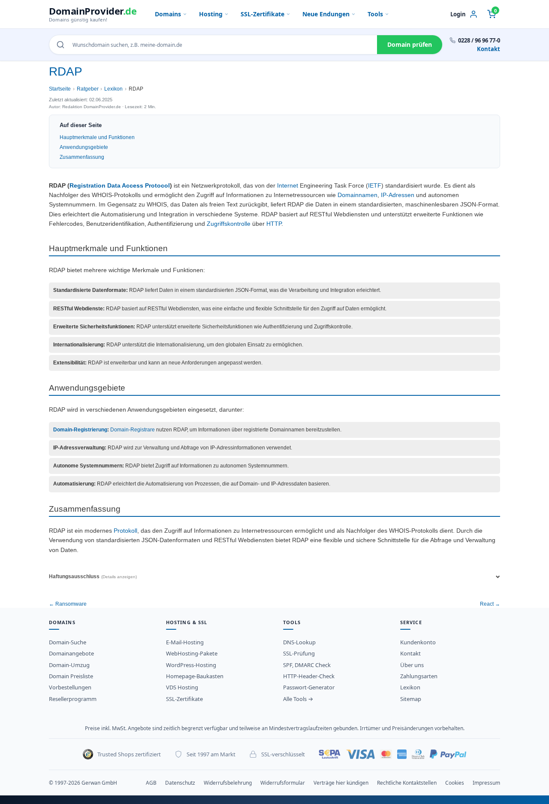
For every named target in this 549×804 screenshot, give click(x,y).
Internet (287, 185)
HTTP (273, 224)
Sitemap (410, 699)
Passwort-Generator (309, 687)
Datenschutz (180, 782)
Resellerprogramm (73, 699)
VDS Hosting (182, 687)
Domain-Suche (67, 642)
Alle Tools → (298, 699)
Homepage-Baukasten (194, 676)
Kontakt (488, 49)
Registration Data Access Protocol (119, 185)
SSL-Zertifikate (262, 14)
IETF (374, 185)
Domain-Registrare (132, 430)
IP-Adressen (397, 195)
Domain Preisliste (71, 676)
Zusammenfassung (82, 157)
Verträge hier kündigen (341, 782)
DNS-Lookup (299, 642)
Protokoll (125, 531)
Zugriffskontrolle (228, 224)
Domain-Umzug (69, 665)
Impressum (486, 782)
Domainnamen (357, 195)
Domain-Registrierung (80, 430)
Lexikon (113, 89)
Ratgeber (88, 89)
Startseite (60, 89)
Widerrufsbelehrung (228, 782)
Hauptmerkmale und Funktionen (97, 137)
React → (490, 604)
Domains (168, 14)
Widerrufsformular (282, 782)
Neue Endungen (326, 14)
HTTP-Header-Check (309, 676)
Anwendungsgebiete (84, 147)
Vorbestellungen (70, 687)
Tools (375, 14)
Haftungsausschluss (93, 576)
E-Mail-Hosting (185, 642)
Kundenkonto (418, 642)
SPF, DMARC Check (307, 665)
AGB (151, 782)
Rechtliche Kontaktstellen (407, 782)
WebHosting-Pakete (191, 653)
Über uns (412, 665)
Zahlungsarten (418, 676)
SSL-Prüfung (299, 653)
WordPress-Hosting (191, 665)
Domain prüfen (409, 44)
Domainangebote (71, 653)
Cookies (454, 782)
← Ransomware (68, 604)
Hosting (211, 14)
